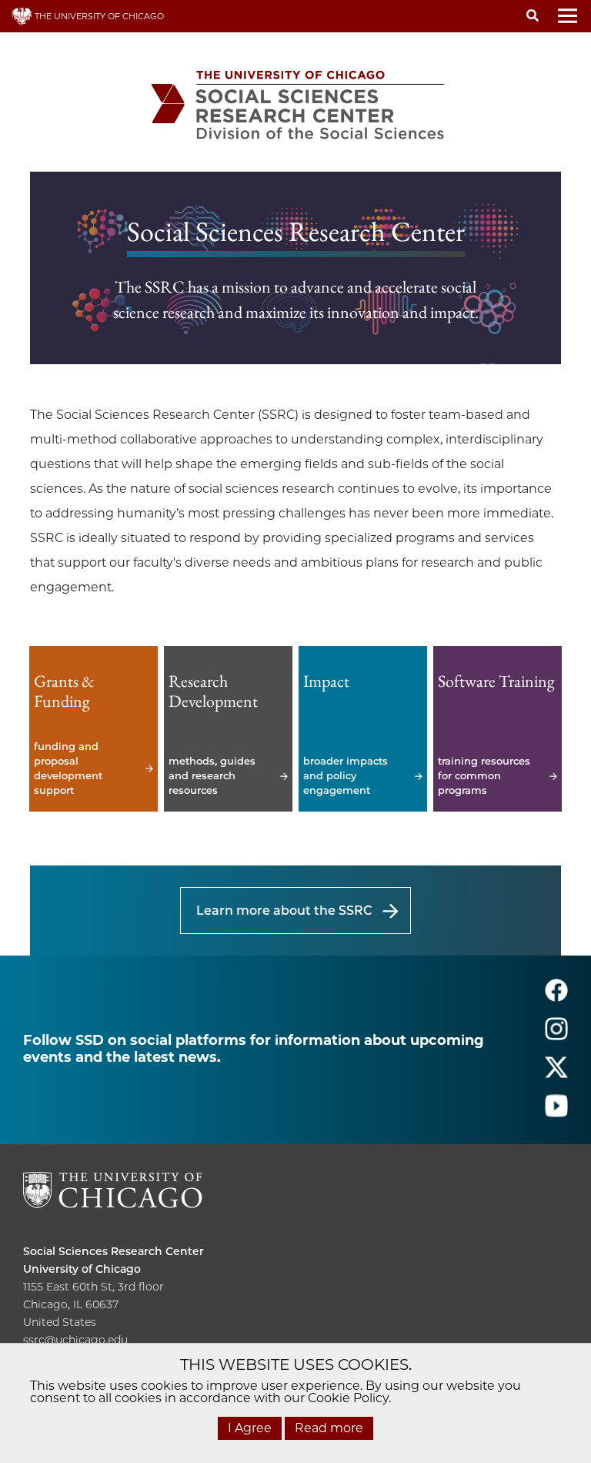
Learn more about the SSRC (284, 910)
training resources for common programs (497, 729)
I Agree (250, 1428)
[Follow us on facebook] (556, 996)
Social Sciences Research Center (113, 1251)
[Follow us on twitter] (556, 1073)
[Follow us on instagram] (556, 1035)
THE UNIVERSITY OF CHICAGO (98, 16)
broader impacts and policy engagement (363, 729)
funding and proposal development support (93, 729)
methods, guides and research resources (228, 729)
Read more (329, 1428)
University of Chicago (82, 1269)
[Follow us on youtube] (556, 1112)
